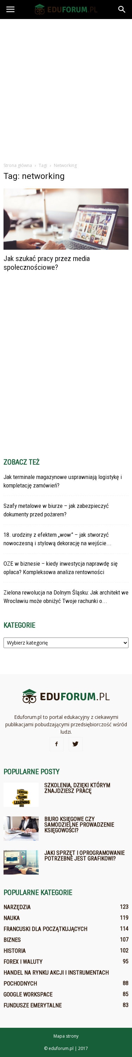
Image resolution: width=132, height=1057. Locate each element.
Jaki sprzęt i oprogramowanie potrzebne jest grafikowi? (84, 856)
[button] (122, 9)
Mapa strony (66, 1036)
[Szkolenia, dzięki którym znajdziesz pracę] (21, 795)
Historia (15, 950)
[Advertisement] (66, 89)
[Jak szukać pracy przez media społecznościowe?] (66, 219)
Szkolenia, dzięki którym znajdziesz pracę (77, 788)
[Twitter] (76, 744)
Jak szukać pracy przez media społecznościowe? (47, 263)
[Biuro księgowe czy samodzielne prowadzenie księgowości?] (21, 828)
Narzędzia (17, 907)
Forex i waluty (23, 961)
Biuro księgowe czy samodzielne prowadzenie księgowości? (79, 825)
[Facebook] (57, 744)
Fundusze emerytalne (33, 1005)
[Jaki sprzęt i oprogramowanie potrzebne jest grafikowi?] (21, 862)
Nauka (12, 918)
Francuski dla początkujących (45, 929)
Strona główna (18, 165)
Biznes (12, 940)
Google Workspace (28, 994)
